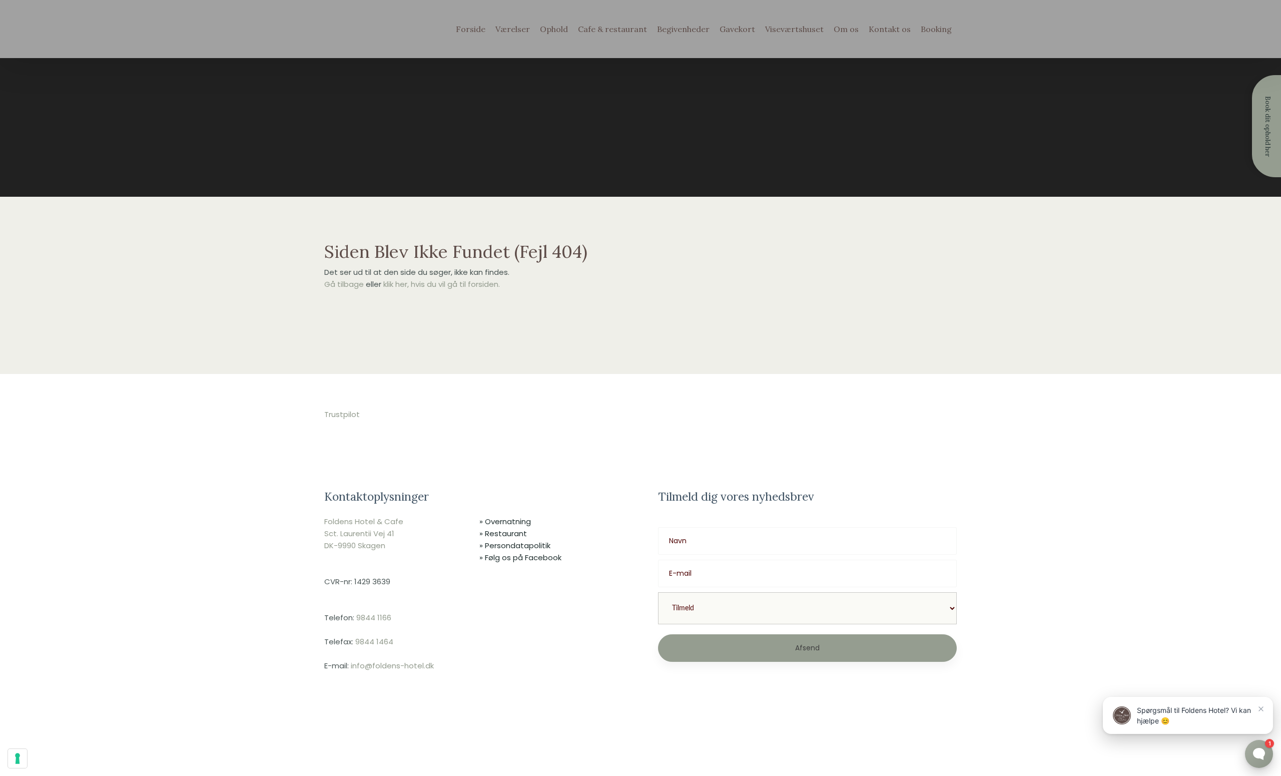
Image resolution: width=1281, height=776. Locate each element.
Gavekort (737, 29)
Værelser (512, 29)
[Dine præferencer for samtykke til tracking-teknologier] (17, 758)
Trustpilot (342, 414)
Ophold (554, 29)
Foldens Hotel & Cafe (363, 521)
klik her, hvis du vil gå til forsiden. (441, 284)
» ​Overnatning (505, 521)
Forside (470, 29)
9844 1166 (373, 617)
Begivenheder (683, 29)
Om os (846, 29)
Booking (936, 29)
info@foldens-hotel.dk (392, 665)
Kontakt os (890, 29)
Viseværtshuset (794, 29)
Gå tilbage (344, 284)
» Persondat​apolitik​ (514, 545)
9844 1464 (374, 641)
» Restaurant (503, 533)
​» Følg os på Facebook (520, 557)
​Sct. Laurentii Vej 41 (359, 533)
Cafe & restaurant (612, 29)
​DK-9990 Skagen (354, 545)
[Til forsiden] (370, 52)
